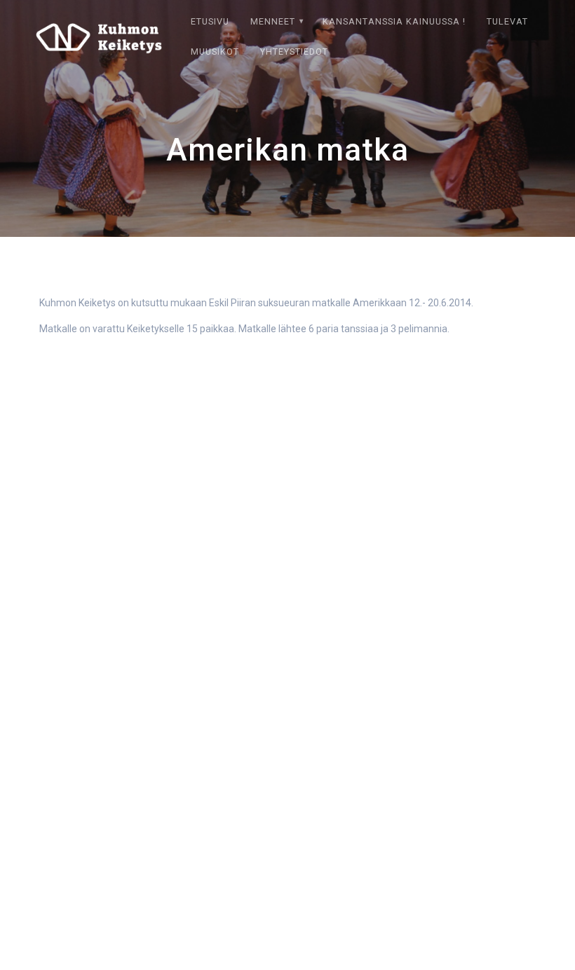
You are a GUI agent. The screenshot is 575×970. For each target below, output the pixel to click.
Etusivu (210, 21)
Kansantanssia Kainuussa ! (394, 21)
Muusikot (215, 51)
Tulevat (507, 21)
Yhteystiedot (294, 51)
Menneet (272, 21)
